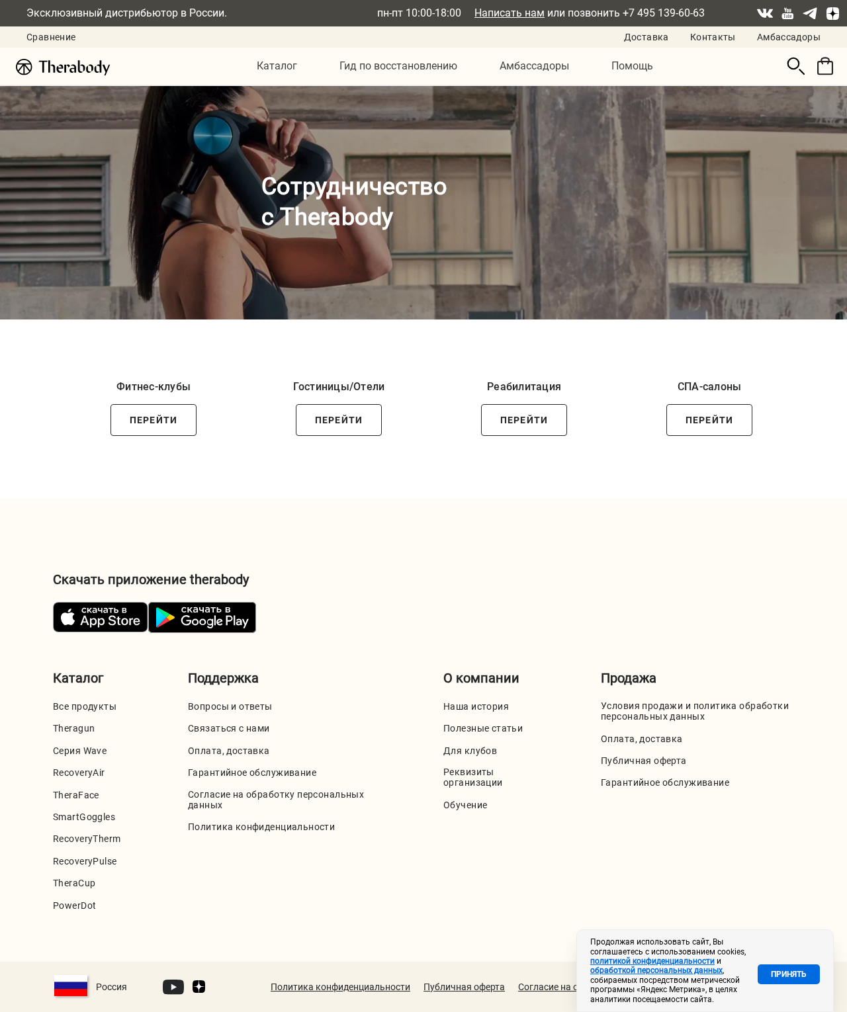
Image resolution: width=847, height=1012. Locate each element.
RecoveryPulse (84, 861)
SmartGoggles (84, 817)
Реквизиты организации (473, 777)
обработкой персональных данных (656, 970)
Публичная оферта (644, 760)
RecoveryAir (79, 772)
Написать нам (509, 13)
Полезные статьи (483, 728)
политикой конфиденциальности (652, 961)
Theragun (74, 728)
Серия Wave (80, 750)
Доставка (646, 37)
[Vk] (765, 13)
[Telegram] (810, 13)
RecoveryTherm (86, 838)
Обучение (465, 805)
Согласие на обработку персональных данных (276, 799)
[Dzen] (832, 13)
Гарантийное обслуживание (252, 772)
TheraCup (74, 883)
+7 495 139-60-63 (664, 13)
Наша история (476, 706)
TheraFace (76, 795)
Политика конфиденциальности (261, 827)
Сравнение (50, 37)
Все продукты (84, 706)
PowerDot (74, 905)
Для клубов (470, 750)
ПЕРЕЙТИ (154, 420)
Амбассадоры (789, 37)
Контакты (713, 37)
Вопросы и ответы (230, 706)
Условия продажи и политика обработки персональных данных (695, 711)
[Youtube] (787, 13)
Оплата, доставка (229, 750)
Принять (789, 974)
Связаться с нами (229, 728)
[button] (277, 66)
